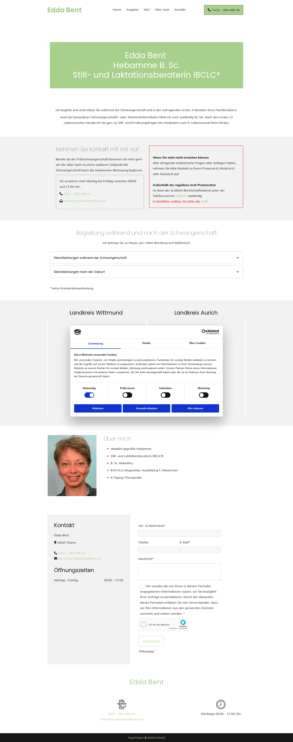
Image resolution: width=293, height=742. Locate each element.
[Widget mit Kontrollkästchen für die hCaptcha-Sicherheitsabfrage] (164, 624)
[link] (237, 257)
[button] (223, 10)
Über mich (162, 10)
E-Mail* (185, 542)
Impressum (136, 737)
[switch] (127, 395)
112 (204, 201)
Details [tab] (146, 343)
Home (117, 10)
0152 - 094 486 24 (77, 194)
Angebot (132, 10)
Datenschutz (156, 737)
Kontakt (180, 10)
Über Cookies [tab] (197, 343)
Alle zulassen (195, 408)
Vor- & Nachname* (151, 526)
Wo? (147, 10)
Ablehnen (97, 408)
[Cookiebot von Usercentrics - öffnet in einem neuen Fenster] (204, 331)
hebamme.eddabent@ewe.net (84, 201)
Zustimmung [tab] (95, 343)
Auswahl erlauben (146, 408)
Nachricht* (145, 559)
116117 (181, 196)
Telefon (143, 542)
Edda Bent (64, 10)
